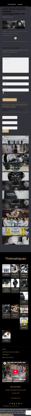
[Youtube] (14, 403)
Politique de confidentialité (6, 415)
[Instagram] (21, 403)
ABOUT (4, 349)
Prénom (4, 114)
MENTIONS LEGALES (8, 357)
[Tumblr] (16, 403)
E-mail (4, 81)
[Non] (13, 415)
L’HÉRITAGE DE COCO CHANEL (10, 352)
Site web (5, 87)
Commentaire (6, 55)
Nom (4, 75)
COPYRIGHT (5, 354)
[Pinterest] (18, 403)
